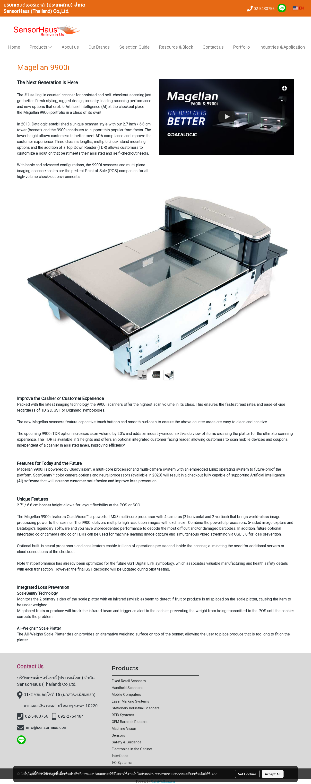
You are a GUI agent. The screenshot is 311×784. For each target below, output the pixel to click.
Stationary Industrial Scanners (136, 708)
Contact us (213, 47)
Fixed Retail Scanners (129, 681)
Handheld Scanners (127, 688)
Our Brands (99, 47)
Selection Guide (134, 47)
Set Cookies (247, 774)
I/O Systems (122, 762)
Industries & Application (282, 47)
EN (301, 8)
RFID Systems (123, 715)
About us (70, 47)
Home (14, 47)
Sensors (118, 735)
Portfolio (241, 47)
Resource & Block (176, 47)
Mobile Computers (126, 694)
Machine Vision (124, 728)
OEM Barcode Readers (129, 722)
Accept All (273, 774)
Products (39, 47)
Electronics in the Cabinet (132, 749)
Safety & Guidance (126, 742)
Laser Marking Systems (130, 701)
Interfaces (120, 756)
